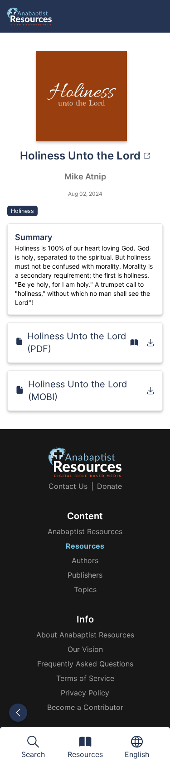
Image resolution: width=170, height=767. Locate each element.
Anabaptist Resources (85, 531)
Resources (85, 545)
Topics (85, 589)
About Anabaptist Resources (85, 634)
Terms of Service (85, 678)
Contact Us (68, 486)
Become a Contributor (85, 707)
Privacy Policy (85, 692)
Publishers (85, 574)
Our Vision (85, 649)
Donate (109, 486)
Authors (85, 560)
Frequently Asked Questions (85, 663)
